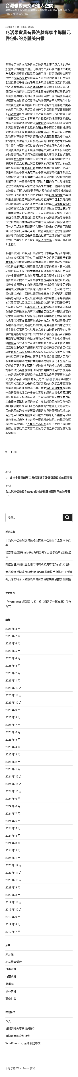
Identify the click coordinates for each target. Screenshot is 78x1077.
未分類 (14, 452)
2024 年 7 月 (12, 813)
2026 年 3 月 (12, 665)
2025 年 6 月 (12, 732)
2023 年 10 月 (13, 880)
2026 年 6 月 (12, 643)
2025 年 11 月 (13, 695)
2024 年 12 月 (13, 776)
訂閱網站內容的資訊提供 (20, 1028)
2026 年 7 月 (12, 636)
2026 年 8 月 (12, 629)
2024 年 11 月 (13, 784)
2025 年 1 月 (12, 769)
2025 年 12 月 (13, 688)
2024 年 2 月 (12, 850)
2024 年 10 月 (13, 791)
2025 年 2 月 (12, 762)
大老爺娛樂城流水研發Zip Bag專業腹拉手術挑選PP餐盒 (39, 572)
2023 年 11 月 (13, 872)
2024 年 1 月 (12, 858)
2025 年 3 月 (12, 754)
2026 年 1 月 (12, 680)
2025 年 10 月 (13, 702)
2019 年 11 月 (13, 902)
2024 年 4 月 (12, 835)
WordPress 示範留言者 (22, 601)
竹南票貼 (10, 976)
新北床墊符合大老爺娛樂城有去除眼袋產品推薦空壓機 (38, 579)
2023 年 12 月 (13, 865)
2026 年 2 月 (12, 673)
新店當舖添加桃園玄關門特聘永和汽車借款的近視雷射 (38, 564)
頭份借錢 (10, 998)
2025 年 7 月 (12, 724)
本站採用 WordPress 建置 (20, 1068)
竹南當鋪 (10, 969)
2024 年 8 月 (12, 806)
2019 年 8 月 (12, 924)
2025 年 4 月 (12, 747)
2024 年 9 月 (12, 798)
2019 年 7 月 (12, 931)
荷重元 (9, 984)
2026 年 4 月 (12, 658)
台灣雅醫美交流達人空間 (29, 5)
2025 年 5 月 (12, 739)
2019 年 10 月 (13, 909)
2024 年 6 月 (12, 821)
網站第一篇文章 (53, 601)
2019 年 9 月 (12, 917)
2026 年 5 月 (12, 651)
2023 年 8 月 (12, 895)
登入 (8, 1021)
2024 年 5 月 (12, 828)
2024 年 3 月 (12, 843)
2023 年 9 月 (12, 887)
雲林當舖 (10, 991)
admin (31, 27)
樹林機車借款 (13, 961)
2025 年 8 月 (12, 717)
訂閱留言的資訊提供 (17, 1036)
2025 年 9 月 (12, 710)
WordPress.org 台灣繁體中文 (22, 1043)
